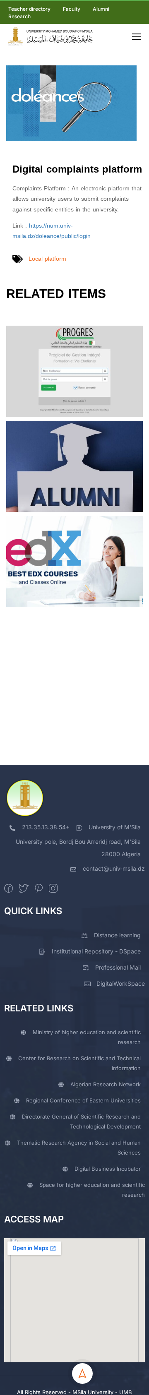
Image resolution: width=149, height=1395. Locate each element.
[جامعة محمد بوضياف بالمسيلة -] (50, 36)
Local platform (47, 258)
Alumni (101, 9)
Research (19, 16)
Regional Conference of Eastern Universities (83, 1100)
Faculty (71, 9)
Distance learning (117, 935)
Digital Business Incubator (107, 1168)
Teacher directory (29, 9)
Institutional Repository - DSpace (96, 951)
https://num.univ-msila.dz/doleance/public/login (51, 231)
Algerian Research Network (105, 1084)
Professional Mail (118, 967)
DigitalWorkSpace (120, 983)
